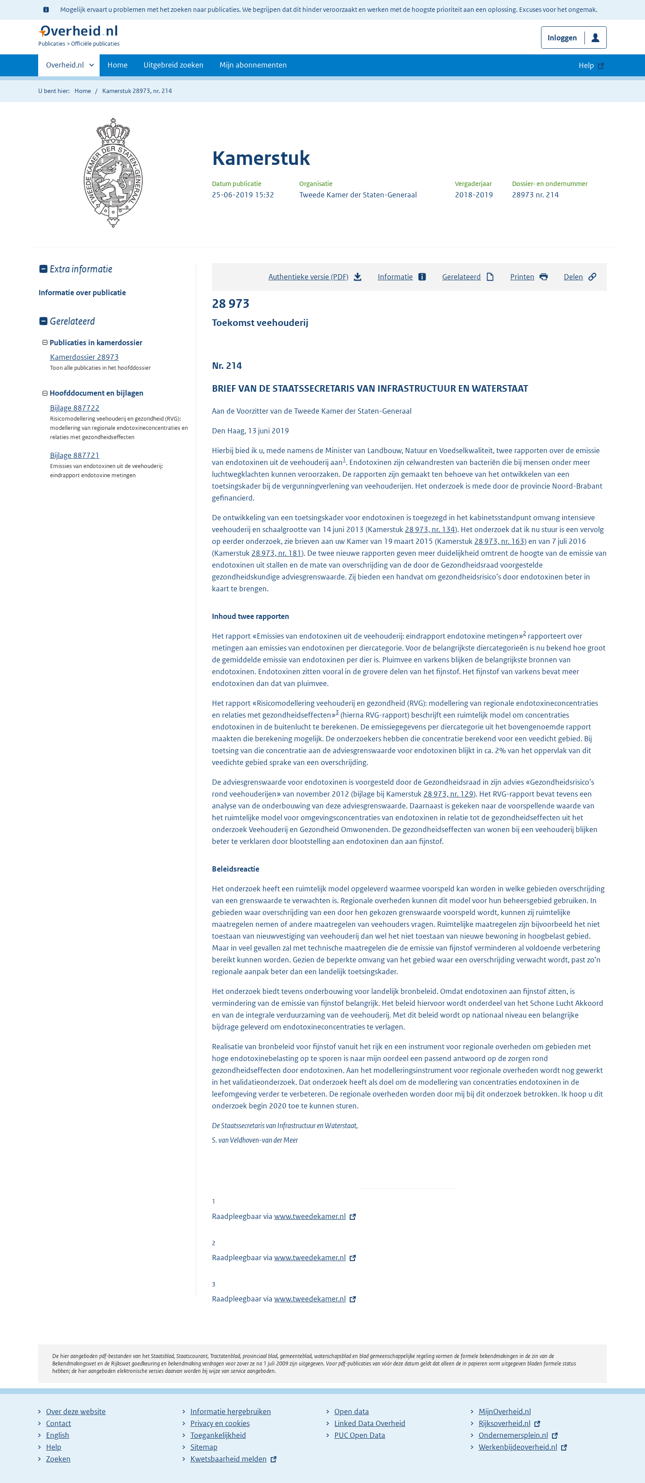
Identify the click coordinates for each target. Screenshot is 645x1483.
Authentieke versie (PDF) (311, 279)
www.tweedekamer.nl (310, 1216)
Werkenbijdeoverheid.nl (518, 1447)
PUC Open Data (359, 1435)
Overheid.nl (65, 68)
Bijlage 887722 (75, 408)
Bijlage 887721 (75, 455)
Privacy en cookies (220, 1423)
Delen (573, 277)
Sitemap (204, 1447)
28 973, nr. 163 (499, 541)
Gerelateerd (461, 277)
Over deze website (76, 1411)
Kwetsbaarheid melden (228, 1459)
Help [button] (586, 65)
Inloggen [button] (562, 38)
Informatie (395, 277)
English (57, 1435)
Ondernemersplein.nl (513, 1435)
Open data (351, 1411)
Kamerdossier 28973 (84, 357)
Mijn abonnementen (253, 65)
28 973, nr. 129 (448, 794)
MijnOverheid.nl (505, 1411)
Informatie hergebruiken (230, 1411)
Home (118, 65)
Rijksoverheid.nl (504, 1423)
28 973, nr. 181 (276, 553)
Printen (522, 277)
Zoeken (58, 1459)
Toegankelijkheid (218, 1435)
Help (53, 1447)
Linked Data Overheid (369, 1423)
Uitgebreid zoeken (173, 65)
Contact (58, 1423)
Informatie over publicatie (82, 292)
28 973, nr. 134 (430, 529)
